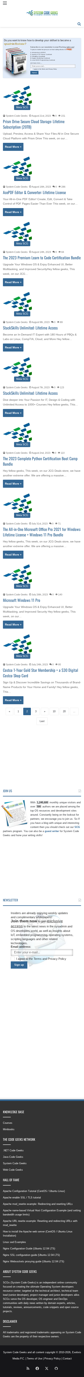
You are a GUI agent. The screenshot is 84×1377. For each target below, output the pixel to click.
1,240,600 (42, 802)
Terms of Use (34, 1358)
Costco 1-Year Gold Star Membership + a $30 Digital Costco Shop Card (40, 672)
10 (54, 711)
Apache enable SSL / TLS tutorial (22, 1197)
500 (39, 806)
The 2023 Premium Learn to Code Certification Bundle (42, 257)
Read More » (13, 146)
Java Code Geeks (13, 1156)
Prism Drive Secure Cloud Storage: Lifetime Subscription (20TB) (33, 124)
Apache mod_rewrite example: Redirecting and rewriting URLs (38, 1204)
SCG (77, 827)
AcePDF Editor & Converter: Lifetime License (34, 192)
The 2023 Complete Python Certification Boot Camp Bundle (40, 461)
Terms (44, 69)
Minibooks (8, 1129)
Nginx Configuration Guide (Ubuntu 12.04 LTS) (29, 1248)
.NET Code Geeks (13, 1150)
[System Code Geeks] (42, 13)
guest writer (52, 831)
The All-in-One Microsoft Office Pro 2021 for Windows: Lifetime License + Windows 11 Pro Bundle (42, 532)
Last (42, 721)
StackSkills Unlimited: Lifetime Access (30, 328)
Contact (67, 1358)
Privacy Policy (52, 69)
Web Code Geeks (13, 1169)
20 (64, 711)
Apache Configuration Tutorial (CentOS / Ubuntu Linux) (34, 1191)
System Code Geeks (17, 116)
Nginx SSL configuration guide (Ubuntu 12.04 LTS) (31, 1255)
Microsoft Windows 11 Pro (21, 600)
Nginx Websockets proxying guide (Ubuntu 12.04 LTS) (33, 1261)
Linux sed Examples (14, 1242)
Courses (7, 1122)
